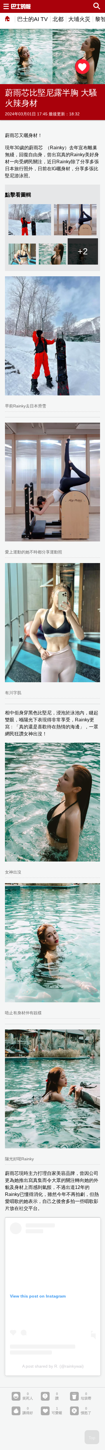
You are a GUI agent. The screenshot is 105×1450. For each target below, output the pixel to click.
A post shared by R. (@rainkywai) (53, 1366)
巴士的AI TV (32, 19)
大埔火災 (79, 19)
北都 (58, 19)
